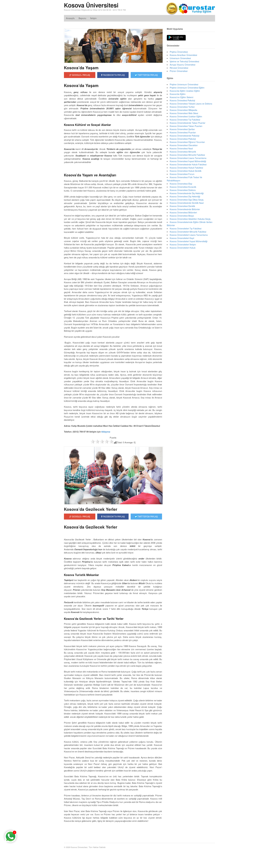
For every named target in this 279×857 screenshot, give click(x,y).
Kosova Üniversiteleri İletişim (183, 244)
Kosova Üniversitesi (91, 5)
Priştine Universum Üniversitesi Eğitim (187, 87)
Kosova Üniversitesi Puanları (183, 132)
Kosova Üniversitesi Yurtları (182, 106)
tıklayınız (105, 431)
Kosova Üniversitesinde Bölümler (185, 209)
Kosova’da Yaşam (81, 68)
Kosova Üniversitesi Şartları (182, 129)
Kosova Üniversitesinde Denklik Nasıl (187, 202)
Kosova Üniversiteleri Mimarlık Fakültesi (188, 231)
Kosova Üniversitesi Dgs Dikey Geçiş (186, 199)
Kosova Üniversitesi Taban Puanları (186, 126)
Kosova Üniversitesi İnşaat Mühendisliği (188, 161)
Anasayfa (70, 18)
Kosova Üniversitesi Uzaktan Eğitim (186, 116)
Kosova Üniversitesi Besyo (182, 215)
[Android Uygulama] (176, 38)
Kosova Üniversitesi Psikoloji (183, 138)
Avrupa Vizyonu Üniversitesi (182, 64)
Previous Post (113, 830)
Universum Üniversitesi (180, 58)
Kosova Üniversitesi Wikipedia (183, 110)
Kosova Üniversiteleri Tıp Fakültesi (185, 228)
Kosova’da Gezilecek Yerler (90, 509)
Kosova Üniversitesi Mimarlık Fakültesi (187, 154)
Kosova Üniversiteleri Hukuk (182, 247)
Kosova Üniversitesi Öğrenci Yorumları (187, 142)
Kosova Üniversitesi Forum (182, 174)
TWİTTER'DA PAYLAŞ (147, 74)
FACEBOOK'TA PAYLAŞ (113, 74)
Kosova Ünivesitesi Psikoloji (182, 100)
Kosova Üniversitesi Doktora (183, 190)
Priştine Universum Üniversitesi (184, 84)
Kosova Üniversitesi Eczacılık (183, 186)
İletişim (93, 18)
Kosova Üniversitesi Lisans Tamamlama (188, 158)
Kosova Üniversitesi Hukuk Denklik (185, 170)
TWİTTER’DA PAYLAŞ (147, 516)
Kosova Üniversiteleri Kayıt (182, 238)
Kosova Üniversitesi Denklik (182, 206)
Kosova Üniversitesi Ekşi (181, 183)
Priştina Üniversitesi (179, 51)
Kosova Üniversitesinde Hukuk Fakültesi (188, 164)
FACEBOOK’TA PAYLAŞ (113, 516)
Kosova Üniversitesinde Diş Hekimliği (187, 193)
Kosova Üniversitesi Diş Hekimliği (185, 196)
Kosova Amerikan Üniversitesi (183, 55)
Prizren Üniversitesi (178, 71)
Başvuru (82, 18)
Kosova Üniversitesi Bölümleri (183, 212)
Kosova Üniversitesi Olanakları (184, 145)
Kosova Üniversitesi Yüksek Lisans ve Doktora (191, 103)
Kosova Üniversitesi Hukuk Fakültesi (186, 167)
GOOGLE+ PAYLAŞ (80, 74)
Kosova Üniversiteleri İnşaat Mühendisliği (188, 241)
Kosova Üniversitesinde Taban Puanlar (187, 122)
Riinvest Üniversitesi (179, 67)
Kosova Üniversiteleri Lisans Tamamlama (189, 234)
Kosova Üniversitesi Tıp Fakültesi (185, 119)
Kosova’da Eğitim (178, 94)
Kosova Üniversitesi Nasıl (181, 148)
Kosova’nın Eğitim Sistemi (181, 97)
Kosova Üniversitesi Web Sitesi (184, 113)
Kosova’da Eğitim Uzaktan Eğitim (185, 90)
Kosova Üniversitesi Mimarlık (183, 151)
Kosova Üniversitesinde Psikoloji (184, 135)
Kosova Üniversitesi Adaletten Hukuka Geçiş (190, 218)
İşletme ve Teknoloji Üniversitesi (184, 61)
